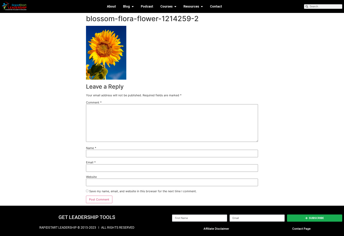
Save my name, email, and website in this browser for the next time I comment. (143, 191)
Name (91, 148)
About (111, 6)
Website (91, 176)
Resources (191, 6)
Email (91, 162)
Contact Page (301, 228)
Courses (166, 6)
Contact (216, 6)
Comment (94, 102)
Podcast (147, 6)
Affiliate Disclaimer (216, 228)
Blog (126, 6)
